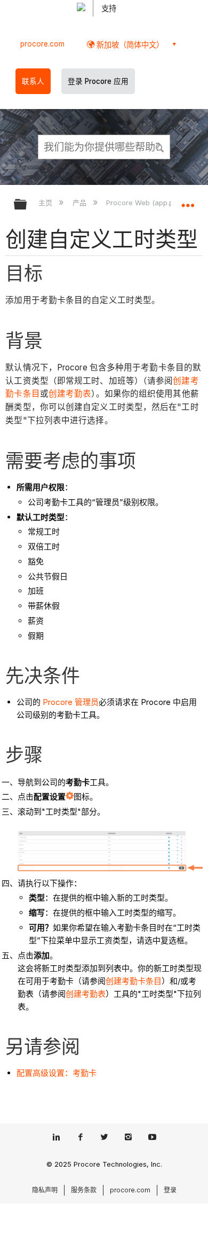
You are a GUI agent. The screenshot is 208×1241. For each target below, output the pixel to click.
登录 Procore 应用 (98, 81)
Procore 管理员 (71, 702)
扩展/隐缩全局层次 (27, 205)
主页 (46, 202)
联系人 (33, 81)
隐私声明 (45, 1190)
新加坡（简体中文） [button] (129, 44)
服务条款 (84, 1190)
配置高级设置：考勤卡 (57, 1073)
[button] (160, 146)
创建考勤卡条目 (134, 981)
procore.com (42, 44)
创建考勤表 (70, 394)
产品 (80, 202)
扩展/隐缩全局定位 (187, 200)
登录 (170, 1190)
